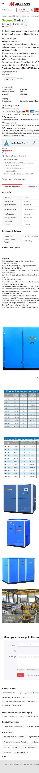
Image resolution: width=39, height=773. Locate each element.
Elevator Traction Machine (11, 697)
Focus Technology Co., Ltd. (27, 764)
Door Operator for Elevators (11, 701)
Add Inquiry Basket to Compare (15, 179)
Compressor (35, 16)
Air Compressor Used (11, 747)
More (4, 756)
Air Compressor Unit (29, 747)
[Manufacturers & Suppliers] (19, 4)
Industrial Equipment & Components (18, 16)
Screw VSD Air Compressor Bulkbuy (16, 752)
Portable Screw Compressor (13, 726)
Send (20, 675)
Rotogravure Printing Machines (12, 705)
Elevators (25, 697)
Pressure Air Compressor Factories (15, 742)
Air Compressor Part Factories (14, 737)
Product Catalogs (33, 693)
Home (4, 16)
